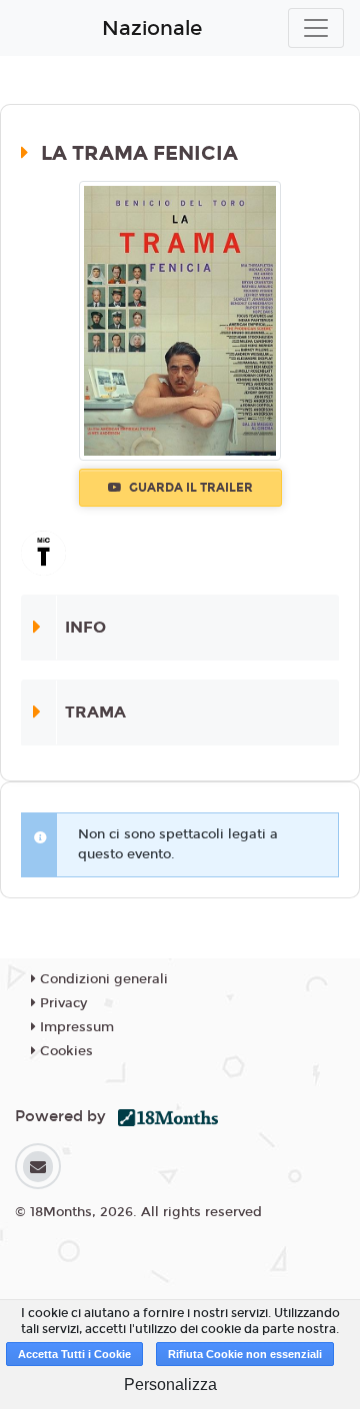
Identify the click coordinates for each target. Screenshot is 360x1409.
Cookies (64, 1051)
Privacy (61, 1003)
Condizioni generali (102, 979)
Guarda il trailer (189, 488)
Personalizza (170, 1384)
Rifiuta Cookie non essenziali (245, 1354)
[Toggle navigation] (316, 28)
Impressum (75, 1027)
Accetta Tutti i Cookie (74, 1354)
